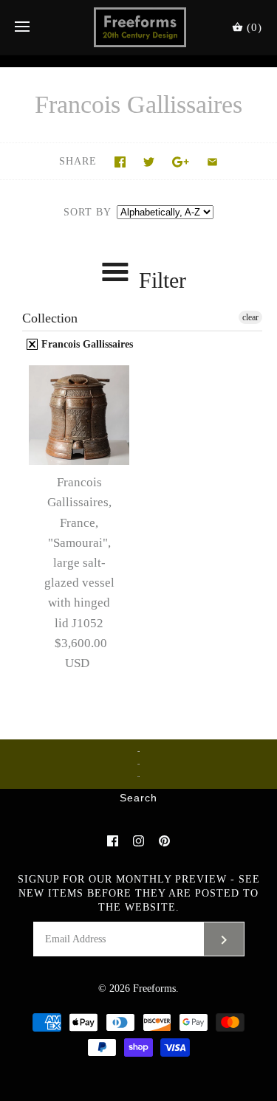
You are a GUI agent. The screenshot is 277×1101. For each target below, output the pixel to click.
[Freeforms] (138, 27)
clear (250, 317)
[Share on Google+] (180, 162)
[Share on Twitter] (148, 162)
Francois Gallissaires (85, 344)
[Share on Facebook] (120, 162)
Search (138, 798)
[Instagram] (138, 840)
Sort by (87, 212)
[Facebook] (112, 840)
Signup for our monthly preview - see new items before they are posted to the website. (139, 893)
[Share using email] (212, 162)
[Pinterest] (164, 840)
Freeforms (154, 988)
